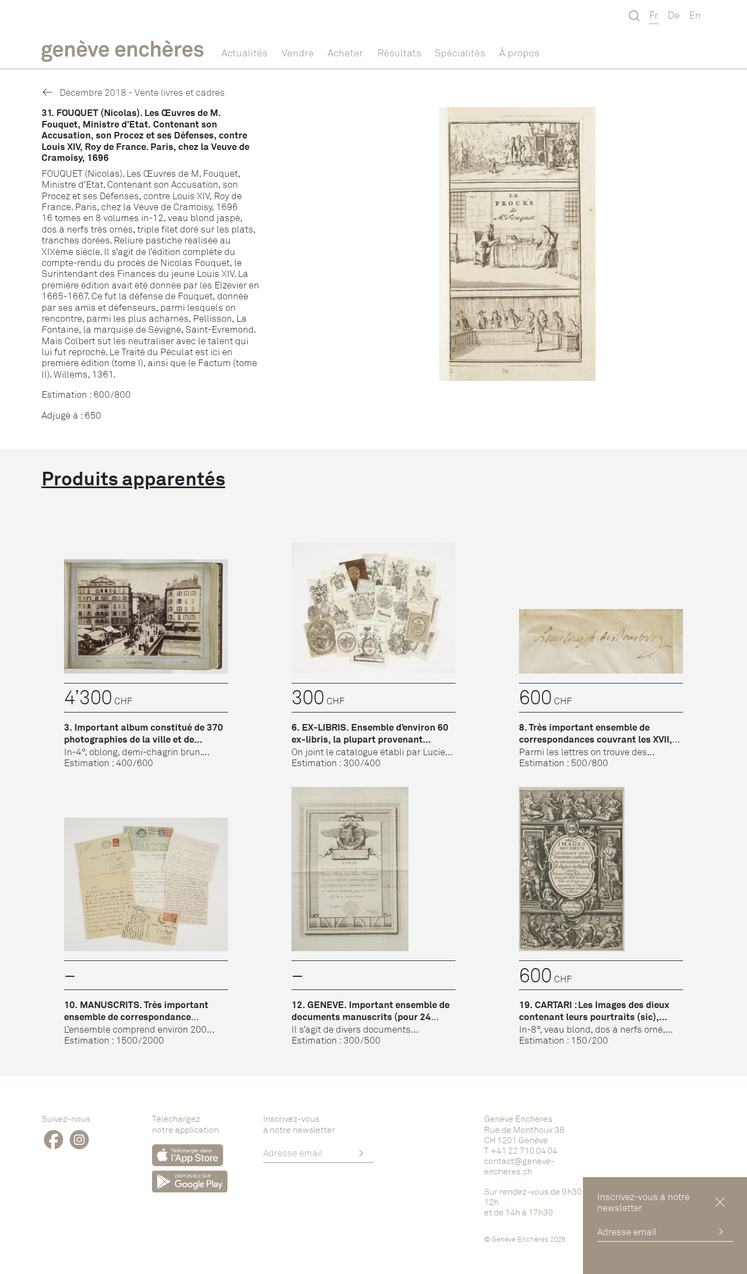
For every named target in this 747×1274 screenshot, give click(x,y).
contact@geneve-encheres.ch (519, 1166)
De (674, 15)
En (695, 15)
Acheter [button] (345, 53)
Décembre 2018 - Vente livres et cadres (141, 92)
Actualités (244, 53)
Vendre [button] (298, 53)
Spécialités (460, 53)
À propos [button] (519, 53)
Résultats (399, 53)
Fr (653, 15)
